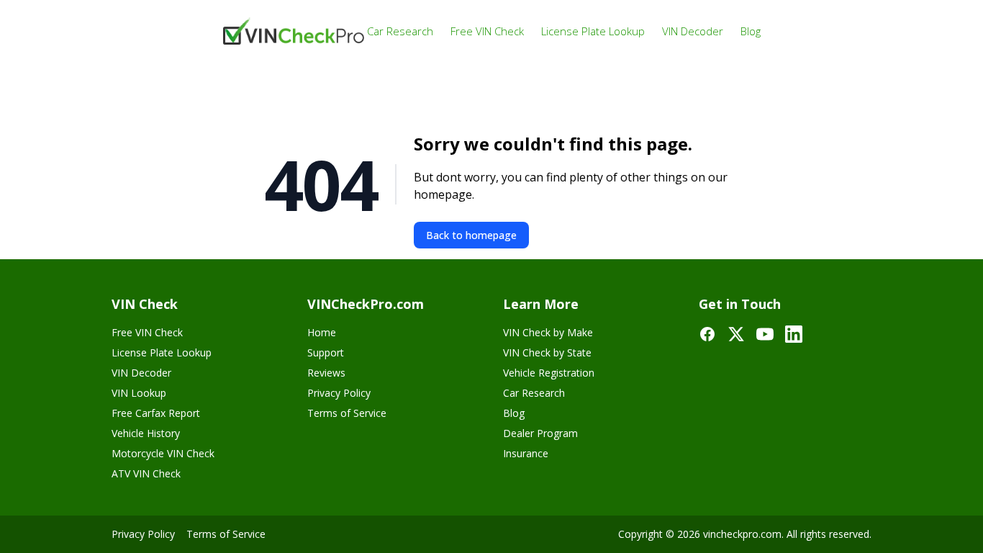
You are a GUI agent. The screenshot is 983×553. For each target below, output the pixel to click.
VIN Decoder (692, 31)
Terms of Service (346, 413)
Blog (750, 31)
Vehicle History (146, 433)
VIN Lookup (139, 393)
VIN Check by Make (548, 332)
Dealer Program (540, 433)
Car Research (400, 31)
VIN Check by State (547, 352)
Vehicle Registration (548, 372)
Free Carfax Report (156, 413)
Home (321, 332)
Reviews (326, 372)
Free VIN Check (487, 31)
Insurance (525, 453)
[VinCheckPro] (295, 31)
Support (325, 352)
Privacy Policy (339, 393)
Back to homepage (471, 235)
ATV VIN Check (146, 473)
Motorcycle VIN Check (163, 453)
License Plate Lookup (593, 31)
